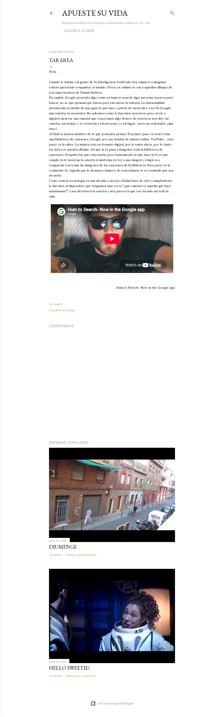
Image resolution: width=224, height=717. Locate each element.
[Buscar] (172, 12)
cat (148, 22)
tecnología (68, 310)
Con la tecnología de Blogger (116, 703)
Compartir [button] (56, 304)
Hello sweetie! (69, 667)
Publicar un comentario (81, 554)
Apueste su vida (95, 13)
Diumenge (63, 546)
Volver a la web (79, 31)
